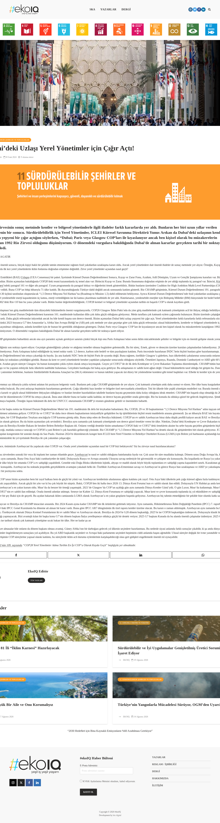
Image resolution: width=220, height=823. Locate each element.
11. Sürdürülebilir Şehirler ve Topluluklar (141, 679)
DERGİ (126, 9)
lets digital (117, 815)
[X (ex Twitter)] (21, 782)
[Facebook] (29, 782)
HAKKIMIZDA (160, 778)
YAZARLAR (108, 9)
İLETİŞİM (157, 785)
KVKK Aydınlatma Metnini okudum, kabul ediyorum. (109, 781)
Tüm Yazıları (36, 580)
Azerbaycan (81, 454)
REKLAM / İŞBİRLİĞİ (164, 764)
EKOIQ (126, 660)
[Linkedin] (37, 782)
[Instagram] (13, 782)
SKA (92, 9)
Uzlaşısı (25, 277)
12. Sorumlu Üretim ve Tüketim (134, 623)
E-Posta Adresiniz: (89, 765)
